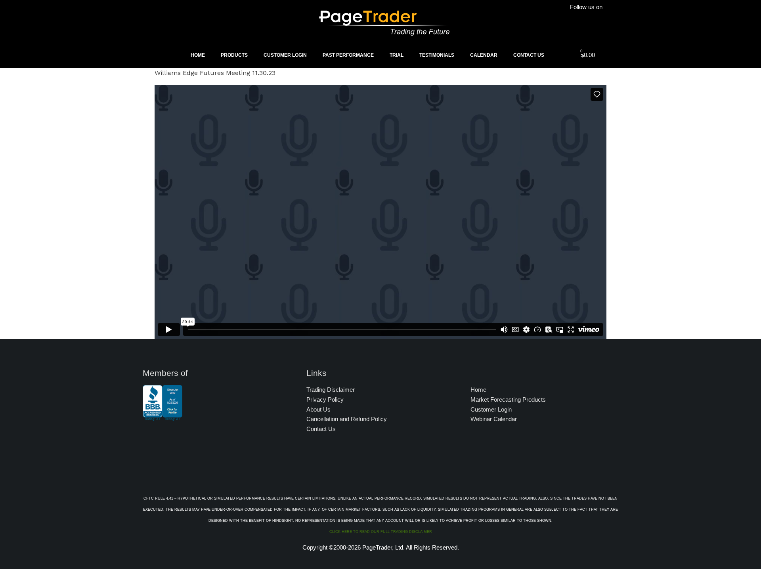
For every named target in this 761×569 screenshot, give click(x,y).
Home (198, 55)
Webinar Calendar (493, 419)
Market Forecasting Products (508, 399)
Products (234, 55)
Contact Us (528, 55)
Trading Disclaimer (330, 389)
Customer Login (285, 55)
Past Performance (348, 55)
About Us (318, 409)
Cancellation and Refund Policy (346, 419)
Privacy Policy (325, 399)
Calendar (483, 55)
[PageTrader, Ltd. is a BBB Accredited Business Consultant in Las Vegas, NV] (162, 416)
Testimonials (436, 55)
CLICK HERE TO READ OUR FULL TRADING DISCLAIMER (380, 532)
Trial (396, 55)
